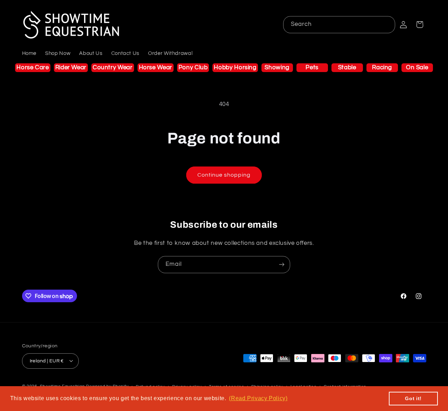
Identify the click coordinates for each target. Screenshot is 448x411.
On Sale (417, 67)
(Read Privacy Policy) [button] (258, 398)
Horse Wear (155, 67)
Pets (312, 67)
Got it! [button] (413, 398)
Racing (382, 67)
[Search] (387, 24)
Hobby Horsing (235, 67)
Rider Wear (70, 67)
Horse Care (32, 67)
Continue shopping (224, 175)
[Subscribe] (282, 264)
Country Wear (113, 67)
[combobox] (339, 24)
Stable (347, 67)
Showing (277, 67)
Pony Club (193, 67)
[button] (420, 24)
